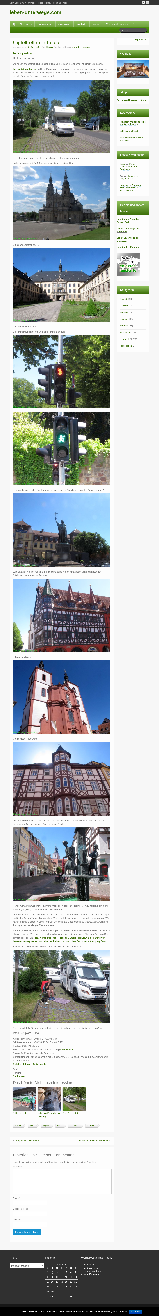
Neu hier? (25, 24)
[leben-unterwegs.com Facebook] (147, 2)
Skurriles (124, 325)
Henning (49, 47)
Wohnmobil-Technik (116, 24)
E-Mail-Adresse (21, 1209)
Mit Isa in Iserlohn (21, 1113)
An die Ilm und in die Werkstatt (94, 1140)
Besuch (18, 1125)
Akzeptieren (135, 1312)
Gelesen (124, 312)
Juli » (71, 1296)
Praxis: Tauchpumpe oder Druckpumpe (129, 167)
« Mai (52, 1296)
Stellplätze (76, 47)
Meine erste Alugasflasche (129, 177)
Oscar (123, 164)
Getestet (124, 319)
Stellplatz (91, 1125)
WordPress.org (91, 1274)
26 (66, 1286)
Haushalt (80, 24)
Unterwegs (63, 24)
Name (16, 1198)
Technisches (126, 346)
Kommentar (18, 1166)
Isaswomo (74, 1125)
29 (47, 1291)
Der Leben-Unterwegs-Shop (131, 100)
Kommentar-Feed (92, 1271)
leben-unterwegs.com (35, 12)
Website (17, 1219)
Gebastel (124, 299)
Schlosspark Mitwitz (129, 131)
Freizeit (96, 24)
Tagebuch (86, 47)
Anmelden (89, 1264)
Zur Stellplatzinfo (22, 53)
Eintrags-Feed (91, 1268)
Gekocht (124, 305)
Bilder (31, 1125)
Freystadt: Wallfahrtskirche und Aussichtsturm (133, 123)
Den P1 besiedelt (70, 1113)
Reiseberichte (44, 24)
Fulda (59, 1125)
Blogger (45, 1125)
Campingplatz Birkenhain (27, 1140)
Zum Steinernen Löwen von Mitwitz (131, 139)
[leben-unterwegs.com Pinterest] (143, 2)
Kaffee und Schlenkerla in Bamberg (49, 1115)
